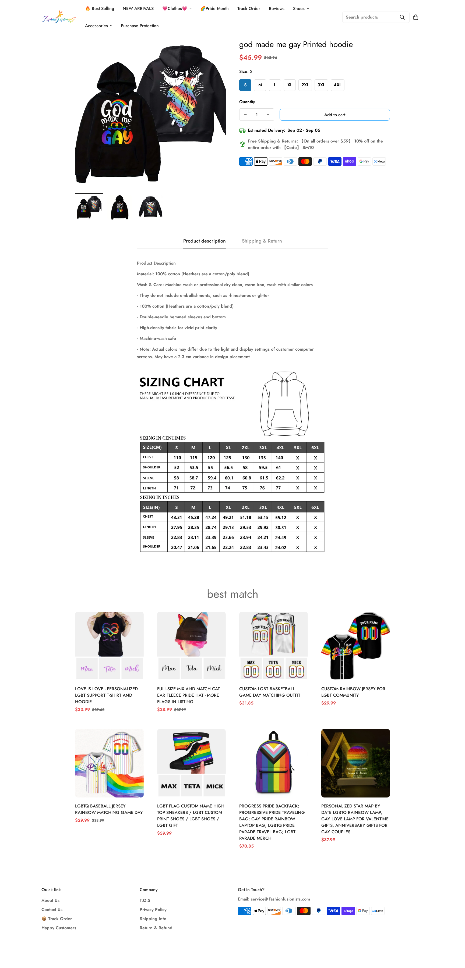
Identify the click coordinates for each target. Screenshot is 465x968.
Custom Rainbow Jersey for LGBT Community (353, 692)
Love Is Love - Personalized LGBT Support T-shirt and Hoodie (106, 695)
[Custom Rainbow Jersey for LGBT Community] (355, 646)
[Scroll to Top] (454, 939)
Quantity (247, 102)
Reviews (276, 8)
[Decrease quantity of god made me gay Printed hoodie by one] (245, 114)
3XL (321, 85)
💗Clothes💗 (174, 8)
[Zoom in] (214, 50)
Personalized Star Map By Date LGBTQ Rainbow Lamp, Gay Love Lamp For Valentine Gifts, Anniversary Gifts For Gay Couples (355, 819)
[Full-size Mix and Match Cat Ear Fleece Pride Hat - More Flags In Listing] (191, 646)
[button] (416, 17)
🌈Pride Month (214, 8)
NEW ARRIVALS (138, 8)
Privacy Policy (153, 909)
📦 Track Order (56, 919)
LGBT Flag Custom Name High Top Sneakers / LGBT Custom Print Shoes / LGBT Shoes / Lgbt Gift (190, 815)
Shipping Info (153, 919)
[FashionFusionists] (58, 17)
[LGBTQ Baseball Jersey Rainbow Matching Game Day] (109, 763)
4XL (337, 85)
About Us (50, 900)
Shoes (299, 8)
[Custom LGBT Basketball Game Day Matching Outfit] (273, 646)
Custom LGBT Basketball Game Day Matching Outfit (269, 692)
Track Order (248, 8)
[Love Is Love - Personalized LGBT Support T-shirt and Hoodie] (109, 646)
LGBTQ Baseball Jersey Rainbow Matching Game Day (109, 809)
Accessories (96, 26)
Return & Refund (156, 928)
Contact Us (51, 909)
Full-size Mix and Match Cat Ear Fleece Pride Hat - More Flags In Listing (188, 695)
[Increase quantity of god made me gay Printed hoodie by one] (268, 114)
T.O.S (145, 900)
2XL (305, 85)
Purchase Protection (140, 26)
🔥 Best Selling (99, 8)
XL (289, 85)
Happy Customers (58, 928)
